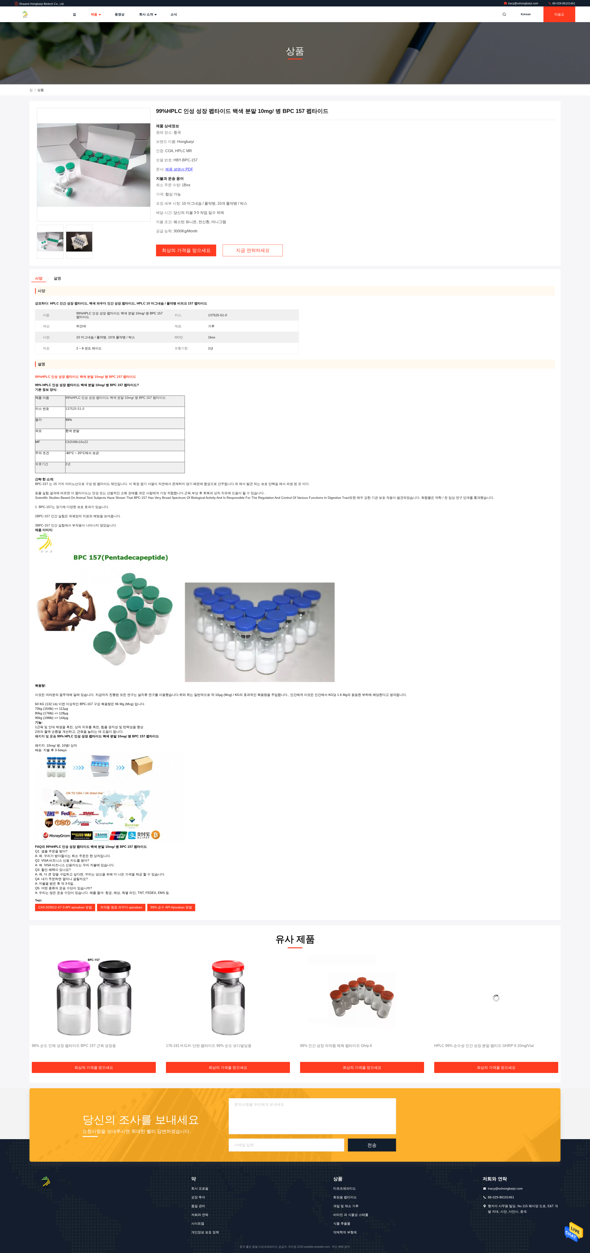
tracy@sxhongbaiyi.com (523, 3)
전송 (372, 1145)
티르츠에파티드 (344, 1188)
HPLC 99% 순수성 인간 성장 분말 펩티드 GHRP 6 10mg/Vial (350, 1046)
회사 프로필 (199, 1188)
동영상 (119, 14)
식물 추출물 (341, 1223)
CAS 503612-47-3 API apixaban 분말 (65, 907)
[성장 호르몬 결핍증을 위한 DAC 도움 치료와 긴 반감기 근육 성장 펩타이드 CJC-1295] (496, 998)
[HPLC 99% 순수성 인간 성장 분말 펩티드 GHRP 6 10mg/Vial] (362, 998)
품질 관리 (198, 1206)
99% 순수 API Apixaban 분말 (171, 907)
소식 (174, 14)
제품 (94, 14)
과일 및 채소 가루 (346, 1206)
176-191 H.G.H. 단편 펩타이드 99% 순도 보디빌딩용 (74, 1046)
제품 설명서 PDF (179, 169)
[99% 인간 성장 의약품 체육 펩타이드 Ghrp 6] (228, 998)
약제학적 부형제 (345, 1232)
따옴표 (559, 14)
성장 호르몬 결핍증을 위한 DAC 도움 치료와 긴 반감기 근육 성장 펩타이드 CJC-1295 (495, 1048)
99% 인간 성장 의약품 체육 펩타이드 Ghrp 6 (202, 1046)
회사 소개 (146, 14)
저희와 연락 (199, 1215)
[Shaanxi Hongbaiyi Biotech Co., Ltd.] (29, 14)
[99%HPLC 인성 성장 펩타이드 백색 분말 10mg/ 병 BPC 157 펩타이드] (93, 165)
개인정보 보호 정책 (205, 1232)
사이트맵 (197, 1223)
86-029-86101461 (563, 3)
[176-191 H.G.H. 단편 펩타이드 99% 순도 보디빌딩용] (94, 998)
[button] (38, 1009)
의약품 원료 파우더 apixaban (121, 907)
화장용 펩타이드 (345, 1197)
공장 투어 (198, 1197)
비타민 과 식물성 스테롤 (350, 1215)
